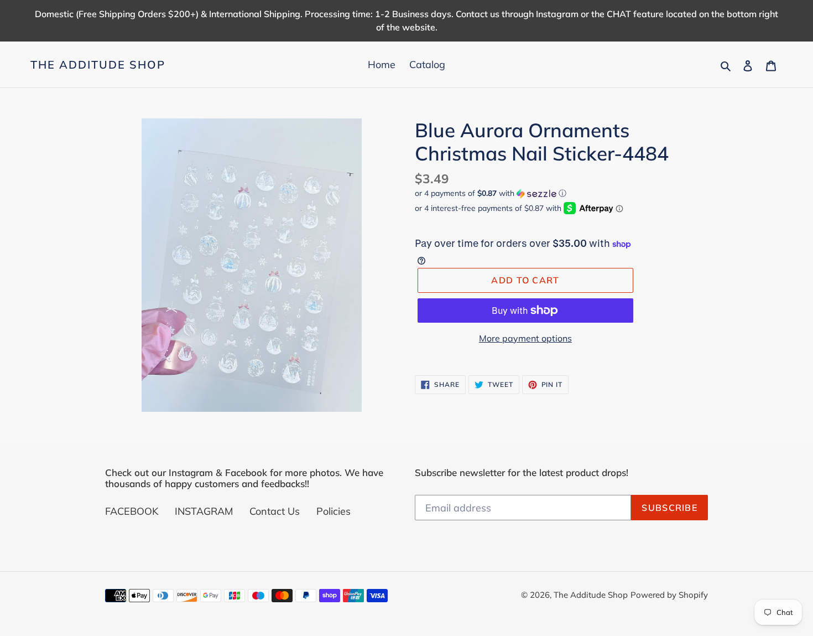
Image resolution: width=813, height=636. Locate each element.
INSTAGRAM (204, 511)
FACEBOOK (131, 511)
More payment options (525, 338)
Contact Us (274, 511)
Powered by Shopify (669, 595)
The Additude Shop (97, 64)
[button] (490, 193)
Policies (333, 511)
